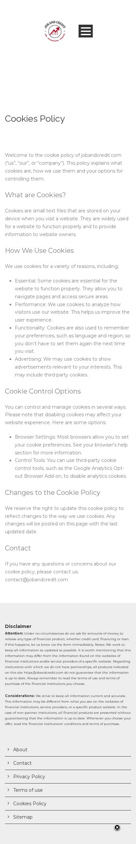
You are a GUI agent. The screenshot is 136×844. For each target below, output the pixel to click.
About (20, 750)
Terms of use (28, 790)
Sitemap (23, 817)
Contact (22, 763)
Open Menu (86, 31)
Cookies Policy (30, 804)
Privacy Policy (29, 777)
